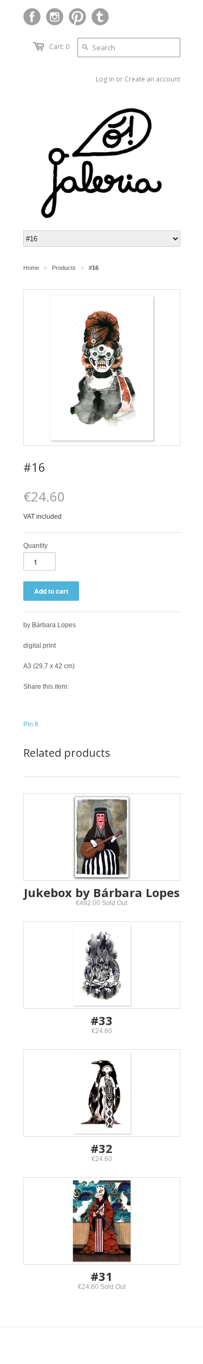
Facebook (32, 16)
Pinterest (77, 16)
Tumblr (100, 16)
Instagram (54, 16)
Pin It (30, 724)
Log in (105, 79)
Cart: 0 (59, 46)
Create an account (152, 79)
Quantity (35, 545)
